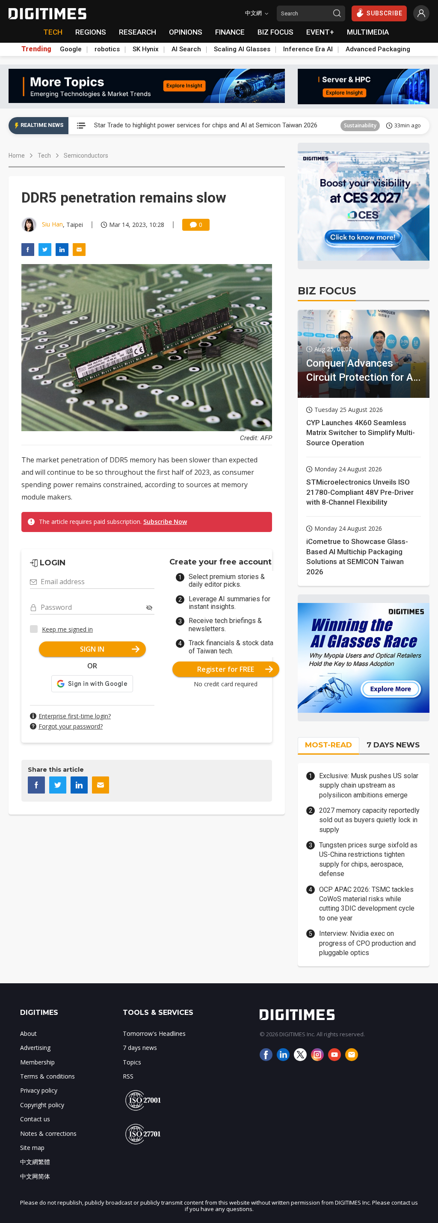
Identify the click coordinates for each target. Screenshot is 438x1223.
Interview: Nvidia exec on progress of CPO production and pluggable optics (367, 943)
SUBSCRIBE (384, 13)
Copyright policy (42, 1105)
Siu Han (52, 224)
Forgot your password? (70, 726)
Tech (44, 155)
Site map (32, 1148)
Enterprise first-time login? (74, 716)
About (28, 1033)
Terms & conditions (47, 1076)
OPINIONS (185, 32)
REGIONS (90, 32)
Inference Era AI (308, 49)
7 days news (140, 1048)
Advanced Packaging (378, 49)
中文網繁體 (35, 1162)
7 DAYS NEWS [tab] (393, 745)
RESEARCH (137, 32)
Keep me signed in (67, 629)
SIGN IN (92, 649)
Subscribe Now (165, 521)
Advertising (35, 1048)
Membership (37, 1062)
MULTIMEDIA (368, 32)
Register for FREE (225, 669)
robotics (107, 49)
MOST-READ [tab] (328, 745)
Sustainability (360, 125)
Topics (132, 1062)
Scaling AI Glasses (242, 49)
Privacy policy (38, 1090)
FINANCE (230, 32)
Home (17, 155)
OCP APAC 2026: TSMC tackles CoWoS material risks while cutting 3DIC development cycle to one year (366, 903)
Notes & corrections (48, 1133)
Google (71, 49)
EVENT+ (320, 32)
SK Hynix (146, 49)
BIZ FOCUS (275, 32)
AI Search (186, 49)
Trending (36, 49)
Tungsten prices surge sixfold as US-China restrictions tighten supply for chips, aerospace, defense (368, 859)
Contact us (35, 1119)
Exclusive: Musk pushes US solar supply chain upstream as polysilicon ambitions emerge (368, 785)
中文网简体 (35, 1176)
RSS (128, 1076)
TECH (52, 32)
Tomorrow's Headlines (154, 1033)
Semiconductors (86, 155)
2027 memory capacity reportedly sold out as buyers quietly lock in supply (369, 820)
